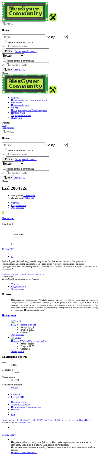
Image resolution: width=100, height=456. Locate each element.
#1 (12, 256)
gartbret (14, 387)
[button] (5, 73)
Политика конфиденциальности (26, 407)
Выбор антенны (23, 324)
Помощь (15, 409)
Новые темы (9, 315)
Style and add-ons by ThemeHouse (74, 420)
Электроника (17, 335)
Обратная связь (18, 402)
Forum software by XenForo (29, 420)
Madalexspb (29, 195)
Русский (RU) (17, 397)
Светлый (15, 394)
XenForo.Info (24, 422)
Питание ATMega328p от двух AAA (28, 341)
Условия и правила (20, 404)
